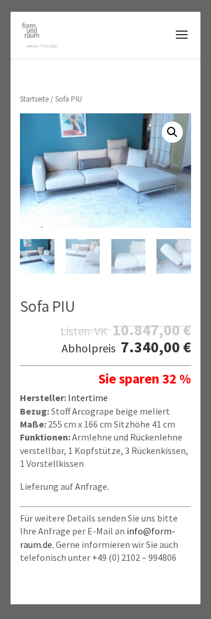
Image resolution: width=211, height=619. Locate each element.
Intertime (88, 397)
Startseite (34, 99)
